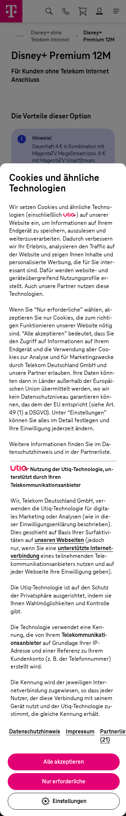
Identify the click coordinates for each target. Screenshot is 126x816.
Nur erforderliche (63, 781)
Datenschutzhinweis (34, 731)
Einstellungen (69, 801)
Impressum (80, 731)
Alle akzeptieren (63, 761)
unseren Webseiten (59, 540)
